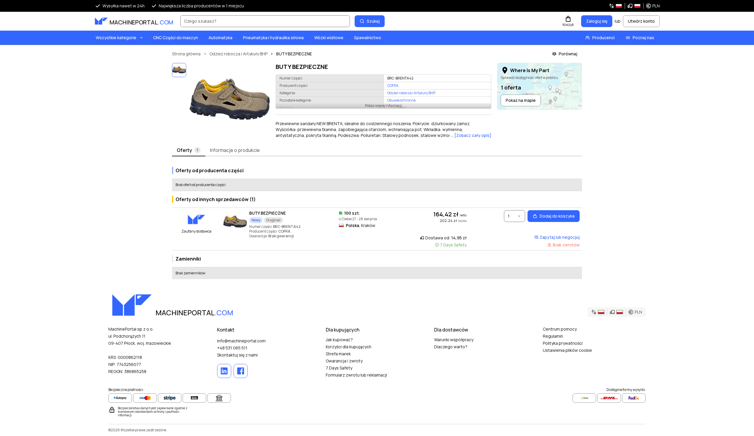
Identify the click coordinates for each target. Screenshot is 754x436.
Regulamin (553, 336)
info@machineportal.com (241, 341)
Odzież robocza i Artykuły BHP (411, 93)
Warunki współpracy (453, 339)
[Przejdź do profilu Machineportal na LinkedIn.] (224, 371)
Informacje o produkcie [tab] (235, 150)
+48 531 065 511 (232, 348)
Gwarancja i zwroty (344, 361)
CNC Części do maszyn (175, 37)
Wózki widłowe (328, 37)
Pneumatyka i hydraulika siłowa (273, 37)
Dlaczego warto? (450, 346)
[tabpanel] (377, 220)
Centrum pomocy (560, 329)
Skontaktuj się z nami (237, 355)
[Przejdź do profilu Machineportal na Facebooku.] (241, 371)
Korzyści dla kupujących (348, 346)
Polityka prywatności (563, 343)
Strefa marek (338, 354)
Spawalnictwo (367, 37)
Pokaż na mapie (521, 100)
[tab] (188, 150)
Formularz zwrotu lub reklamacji (356, 375)
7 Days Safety (339, 368)
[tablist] (377, 150)
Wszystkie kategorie (116, 37)
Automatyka (220, 37)
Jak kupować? (339, 339)
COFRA (393, 85)
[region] (230, 101)
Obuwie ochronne (401, 100)
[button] (634, 5)
